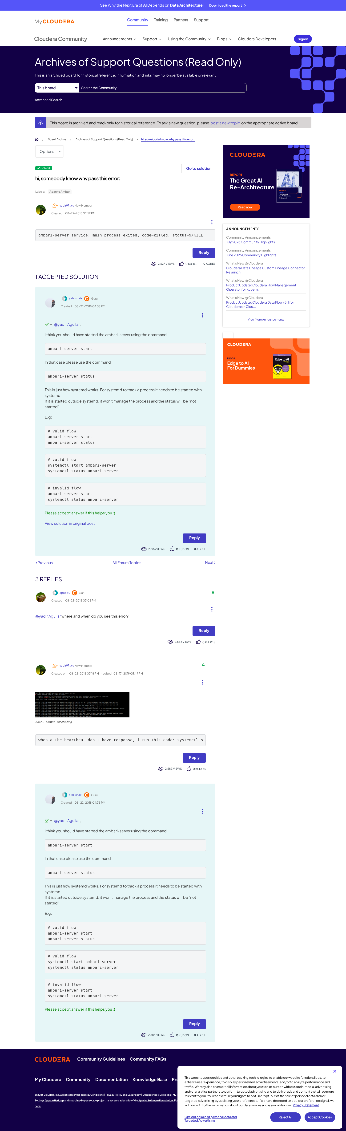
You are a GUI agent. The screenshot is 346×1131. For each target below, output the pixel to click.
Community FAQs (148, 1059)
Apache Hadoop (54, 1100)
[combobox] (163, 88)
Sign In (303, 39)
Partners (181, 19)
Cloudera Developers (257, 38)
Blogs (222, 38)
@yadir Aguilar (67, 324)
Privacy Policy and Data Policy (123, 1094)
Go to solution (198, 168)
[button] (210, 221)
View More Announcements (266, 319)
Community (137, 19)
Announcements (117, 38)
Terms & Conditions (92, 1094)
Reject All (285, 1117)
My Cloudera (48, 1079)
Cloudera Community (60, 38)
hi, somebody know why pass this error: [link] (168, 139)
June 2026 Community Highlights (251, 255)
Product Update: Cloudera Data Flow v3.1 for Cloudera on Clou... (260, 304)
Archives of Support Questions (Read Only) (104, 139)
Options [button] (47, 151)
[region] (259, 1097)
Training (161, 19)
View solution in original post (70, 523)
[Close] (335, 1071)
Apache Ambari (59, 191)
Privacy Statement (306, 1105)
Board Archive (57, 139)
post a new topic (225, 122)
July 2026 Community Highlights (250, 242)
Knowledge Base (150, 1079)
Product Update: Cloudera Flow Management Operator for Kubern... (261, 287)
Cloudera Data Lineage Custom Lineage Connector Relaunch (265, 270)
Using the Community (187, 38)
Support (201, 19)
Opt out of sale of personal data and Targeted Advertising (211, 1119)
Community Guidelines (101, 1059)
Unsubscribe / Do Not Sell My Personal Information (172, 1094)
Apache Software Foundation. (156, 1100)
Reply (204, 252)
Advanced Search (48, 100)
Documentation (111, 1079)
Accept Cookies (320, 1117)
